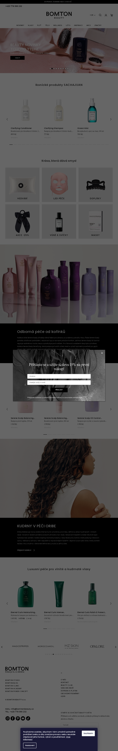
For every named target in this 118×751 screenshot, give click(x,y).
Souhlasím (87, 733)
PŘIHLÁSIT (58, 390)
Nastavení (29, 745)
